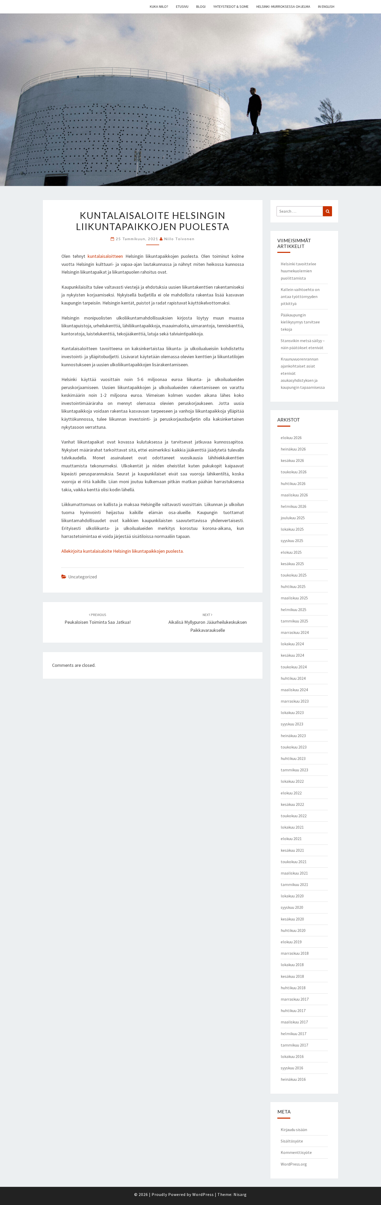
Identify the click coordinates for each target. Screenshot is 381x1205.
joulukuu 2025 (293, 517)
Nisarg (240, 1194)
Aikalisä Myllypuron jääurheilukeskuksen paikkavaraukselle (207, 622)
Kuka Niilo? (159, 6)
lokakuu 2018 (292, 964)
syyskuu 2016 (292, 1067)
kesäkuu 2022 (292, 804)
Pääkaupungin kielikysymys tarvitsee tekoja (300, 321)
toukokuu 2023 (294, 747)
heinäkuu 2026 (293, 449)
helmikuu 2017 (293, 1033)
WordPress (203, 1194)
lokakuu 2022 (292, 781)
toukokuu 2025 (294, 575)
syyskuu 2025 (292, 540)
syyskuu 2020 (292, 907)
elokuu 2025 (291, 552)
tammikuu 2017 (294, 1045)
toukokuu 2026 (294, 471)
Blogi (201, 6)
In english (326, 6)
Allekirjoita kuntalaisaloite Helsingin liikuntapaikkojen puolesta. (122, 551)
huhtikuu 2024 (293, 678)
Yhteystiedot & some (231, 6)
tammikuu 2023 (294, 769)
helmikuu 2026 (293, 506)
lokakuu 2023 (292, 712)
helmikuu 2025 (293, 609)
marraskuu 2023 (295, 701)
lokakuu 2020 (292, 895)
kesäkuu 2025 (292, 563)
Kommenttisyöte (296, 1152)
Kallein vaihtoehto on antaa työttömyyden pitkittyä (300, 296)
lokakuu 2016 (292, 1056)
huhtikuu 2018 (293, 987)
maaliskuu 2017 (294, 1021)
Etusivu (182, 6)
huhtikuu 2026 (293, 483)
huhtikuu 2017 (293, 1010)
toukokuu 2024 (294, 666)
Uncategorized (82, 577)
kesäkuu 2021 (292, 850)
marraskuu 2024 (295, 632)
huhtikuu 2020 (293, 930)
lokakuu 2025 (292, 529)
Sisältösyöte (292, 1141)
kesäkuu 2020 (292, 919)
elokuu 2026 (291, 437)
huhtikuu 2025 (293, 586)
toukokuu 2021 (294, 861)
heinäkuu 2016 (293, 1079)
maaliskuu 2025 (294, 597)
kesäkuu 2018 (292, 976)
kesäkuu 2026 (292, 460)
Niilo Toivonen (179, 239)
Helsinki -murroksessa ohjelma (283, 6)
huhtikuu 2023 (293, 758)
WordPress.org (294, 1164)
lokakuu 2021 (292, 827)
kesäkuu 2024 (292, 655)
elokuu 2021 (291, 838)
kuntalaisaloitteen (106, 256)
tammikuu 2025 (294, 621)
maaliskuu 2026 (294, 494)
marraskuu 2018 (295, 953)
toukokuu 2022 (294, 815)
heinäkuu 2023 (293, 735)
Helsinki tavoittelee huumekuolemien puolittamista (298, 270)
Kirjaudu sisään (294, 1129)
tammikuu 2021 (294, 884)
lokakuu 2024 (292, 643)
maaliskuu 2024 (294, 689)
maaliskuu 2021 (294, 873)
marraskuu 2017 (295, 999)
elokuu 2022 (291, 792)
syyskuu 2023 (292, 723)
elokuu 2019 (291, 941)
